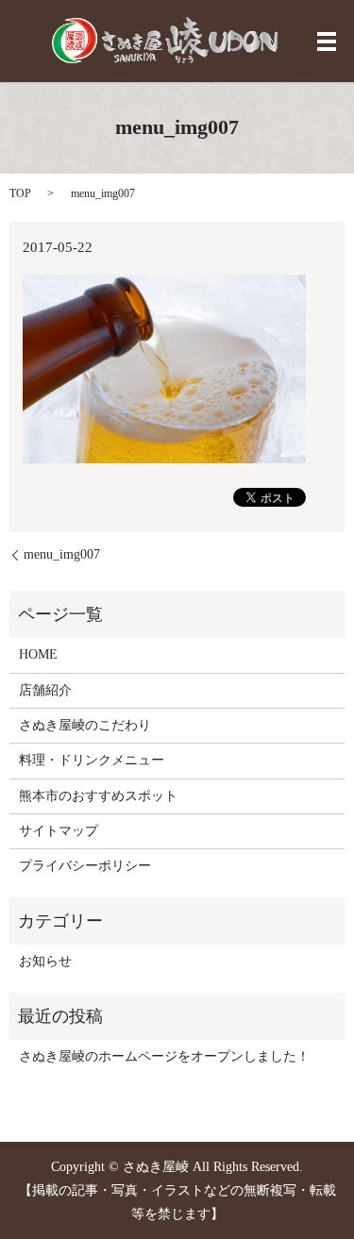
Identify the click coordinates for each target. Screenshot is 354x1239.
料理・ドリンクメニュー (91, 760)
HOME (38, 654)
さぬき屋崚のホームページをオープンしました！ (164, 1056)
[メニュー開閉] (326, 41)
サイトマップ (58, 831)
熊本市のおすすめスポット (98, 796)
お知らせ (45, 961)
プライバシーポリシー (85, 866)
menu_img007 (62, 554)
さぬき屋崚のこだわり (85, 725)
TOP (20, 193)
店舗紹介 (45, 690)
